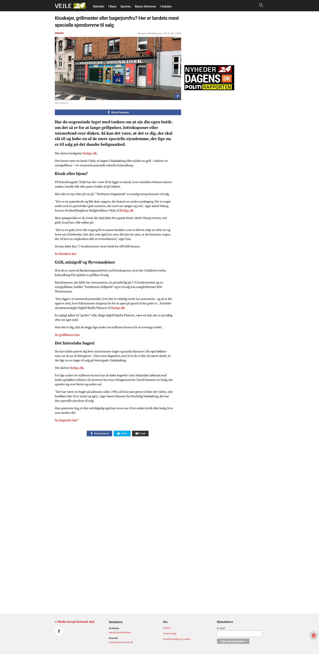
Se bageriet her (66, 420)
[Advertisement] (110, 537)
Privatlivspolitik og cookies (176, 639)
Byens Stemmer (145, 6)
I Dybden (166, 6)
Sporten (125, 6)
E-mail (221, 628)
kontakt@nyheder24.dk (121, 642)
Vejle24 (166, 627)
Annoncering (169, 633)
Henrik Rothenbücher (120, 632)
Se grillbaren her (67, 335)
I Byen (112, 6)
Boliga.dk (90, 153)
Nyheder (98, 6)
